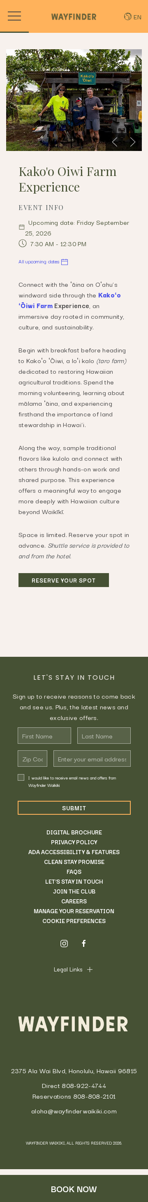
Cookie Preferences (74, 920)
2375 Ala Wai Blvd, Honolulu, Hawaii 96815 (74, 1070)
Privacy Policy (74, 841)
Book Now (74, 1188)
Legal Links (68, 968)
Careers (74, 900)
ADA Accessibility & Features (74, 851)
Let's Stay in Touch (74, 881)
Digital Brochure (74, 831)
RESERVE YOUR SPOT (64, 580)
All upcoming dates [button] (39, 261)
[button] (14, 16)
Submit (74, 807)
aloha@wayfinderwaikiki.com (74, 1110)
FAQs (74, 871)
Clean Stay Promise (74, 861)
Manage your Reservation (74, 910)
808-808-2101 (94, 1096)
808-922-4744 (84, 1085)
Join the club (74, 891)
